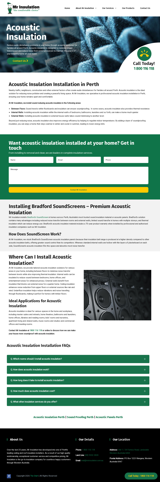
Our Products (128, 8)
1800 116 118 (36, 330)
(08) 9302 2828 (91, 455)
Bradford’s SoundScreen (37, 217)
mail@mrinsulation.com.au (92, 460)
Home (67, 8)
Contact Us (145, 8)
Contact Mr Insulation (78, 190)
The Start (34, 475)
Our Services (108, 8)
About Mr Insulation (85, 8)
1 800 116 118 (88, 449)
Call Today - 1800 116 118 (141, 476)
